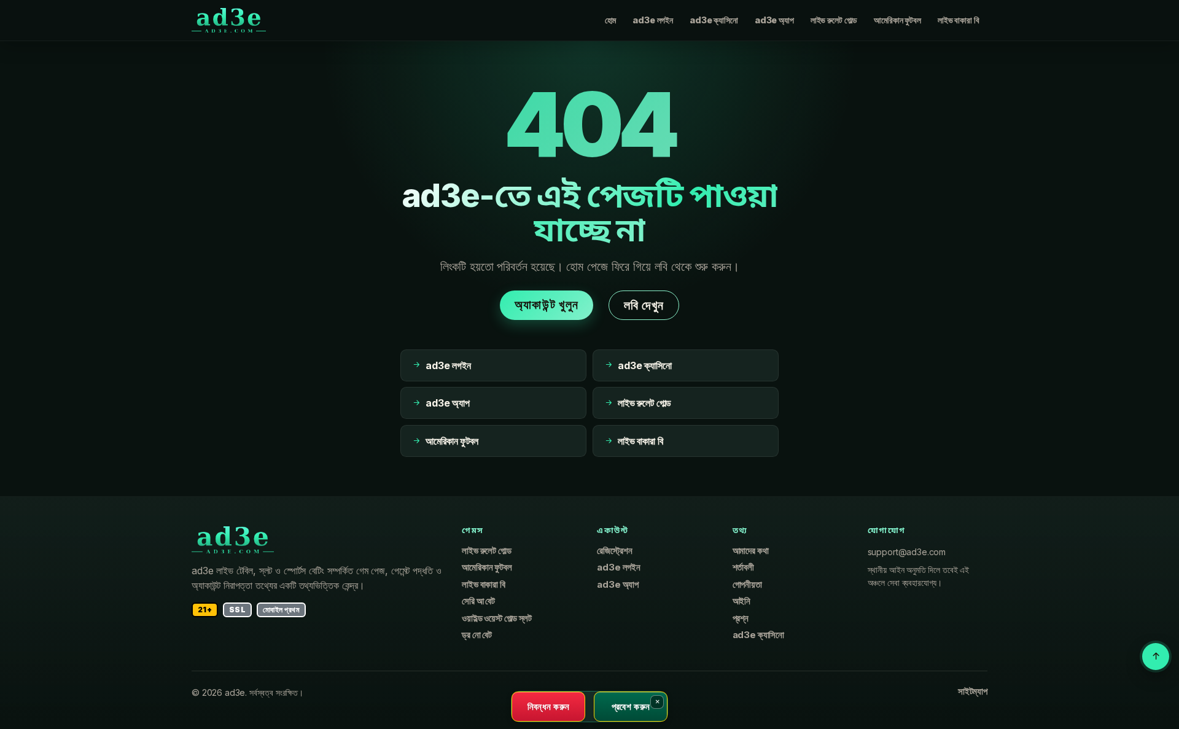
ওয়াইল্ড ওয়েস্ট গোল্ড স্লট (496, 618)
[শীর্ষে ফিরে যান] (1155, 656)
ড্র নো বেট (477, 635)
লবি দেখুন (644, 305)
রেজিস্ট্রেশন (614, 550)
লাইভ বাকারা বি (958, 20)
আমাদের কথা (751, 550)
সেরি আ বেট (478, 601)
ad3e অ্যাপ (774, 20)
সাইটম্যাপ (972, 691)
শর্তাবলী (743, 567)
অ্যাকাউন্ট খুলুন (546, 304)
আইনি (742, 601)
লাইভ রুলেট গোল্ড (834, 20)
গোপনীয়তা (747, 584)
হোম (611, 20)
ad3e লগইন (652, 20)
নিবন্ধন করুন (548, 706)
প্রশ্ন (741, 618)
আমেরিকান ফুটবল (897, 20)
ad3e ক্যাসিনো (714, 20)
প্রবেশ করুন (631, 706)
